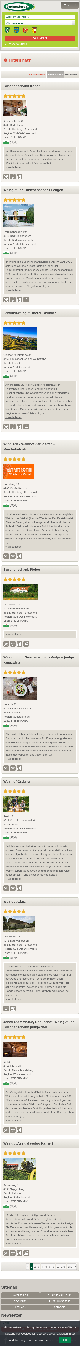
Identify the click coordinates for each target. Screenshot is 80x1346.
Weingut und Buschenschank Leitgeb (33, 190)
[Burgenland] (25, 30)
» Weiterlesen (13, 167)
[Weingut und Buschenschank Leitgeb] (40, 215)
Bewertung (55, 74)
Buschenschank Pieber (21, 569)
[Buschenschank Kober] (40, 108)
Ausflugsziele (59, 1301)
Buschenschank (59, 1295)
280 (70, 1266)
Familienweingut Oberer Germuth (29, 313)
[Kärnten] (34, 30)
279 (63, 1266)
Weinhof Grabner (17, 781)
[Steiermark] (7, 30)
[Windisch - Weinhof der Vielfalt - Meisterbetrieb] (40, 471)
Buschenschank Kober (21, 86)
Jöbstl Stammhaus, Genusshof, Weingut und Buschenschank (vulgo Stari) (39, 1024)
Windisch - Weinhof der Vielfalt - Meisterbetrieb (29, 446)
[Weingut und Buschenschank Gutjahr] (40, 688)
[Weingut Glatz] (40, 924)
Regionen (21, 1301)
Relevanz (71, 74)
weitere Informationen (42, 1340)
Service (59, 1307)
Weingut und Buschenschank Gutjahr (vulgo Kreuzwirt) (38, 660)
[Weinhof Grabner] (40, 804)
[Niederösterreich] (16, 30)
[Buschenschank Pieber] (40, 592)
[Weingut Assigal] (40, 1169)
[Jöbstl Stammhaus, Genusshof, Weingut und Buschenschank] (40, 1049)
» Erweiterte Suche (16, 43)
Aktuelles (20, 1295)
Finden (42, 38)
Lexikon (20, 1307)
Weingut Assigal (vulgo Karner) (28, 1143)
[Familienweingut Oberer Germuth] (40, 338)
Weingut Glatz (14, 901)
